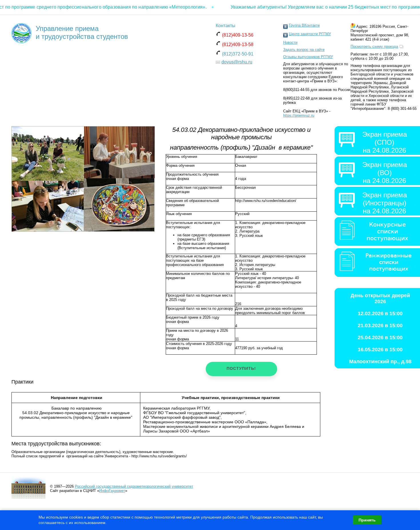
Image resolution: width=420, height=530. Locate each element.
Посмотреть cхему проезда (374, 46)
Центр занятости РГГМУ (310, 34)
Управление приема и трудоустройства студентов (82, 32)
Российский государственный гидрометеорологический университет (134, 486)
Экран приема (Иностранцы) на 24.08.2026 (384, 203)
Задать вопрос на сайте (304, 49)
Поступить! (241, 368)
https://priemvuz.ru (298, 115)
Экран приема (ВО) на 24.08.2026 (384, 172)
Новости (290, 42)
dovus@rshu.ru (236, 61)
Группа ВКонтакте (304, 25)
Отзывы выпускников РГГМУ (308, 57)
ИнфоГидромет (112, 491)
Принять (367, 520)
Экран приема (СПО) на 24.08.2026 (384, 142)
